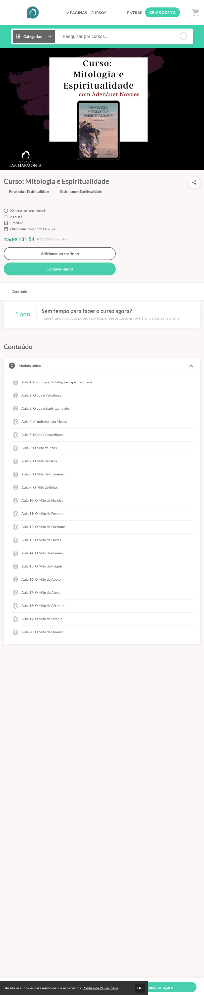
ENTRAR (135, 12)
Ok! (140, 988)
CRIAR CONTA (162, 12)
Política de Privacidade (100, 988)
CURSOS (98, 12)
